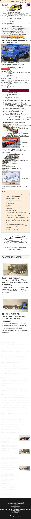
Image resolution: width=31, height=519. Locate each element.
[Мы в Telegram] (13, 1)
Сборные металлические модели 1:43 (16, 214)
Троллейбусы (11, 203)
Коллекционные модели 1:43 (14, 195)
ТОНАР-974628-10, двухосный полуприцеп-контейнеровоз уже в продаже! (13, 317)
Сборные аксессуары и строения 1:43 (16, 226)
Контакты (28, 509)
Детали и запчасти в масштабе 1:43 (16, 215)
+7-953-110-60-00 (25, 1)
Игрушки (8, 227)
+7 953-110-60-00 (7, 491)
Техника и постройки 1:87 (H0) (14, 219)
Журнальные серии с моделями (15, 224)
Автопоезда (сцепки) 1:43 (14, 198)
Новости (13, 510)
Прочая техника (12, 210)
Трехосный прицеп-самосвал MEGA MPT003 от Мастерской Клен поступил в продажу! (15, 281)
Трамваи (9, 205)
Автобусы (10, 201)
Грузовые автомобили (13, 200)
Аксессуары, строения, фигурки (16, 212)
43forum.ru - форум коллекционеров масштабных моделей (15, 248)
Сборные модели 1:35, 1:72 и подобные (17, 217)
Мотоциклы (10, 208)
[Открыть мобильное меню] (0, 1)
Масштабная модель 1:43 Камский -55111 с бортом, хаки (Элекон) (15, 368)
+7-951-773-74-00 (25, 2)
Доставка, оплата (20, 509)
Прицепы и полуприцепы (14, 207)
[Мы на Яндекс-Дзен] (15, 512)
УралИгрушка (23, 502)
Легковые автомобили (13, 196)
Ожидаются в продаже (12, 229)
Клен (14, 509)
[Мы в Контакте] (12, 1)
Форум (18, 510)
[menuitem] (5, 4)
